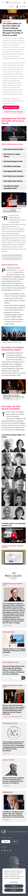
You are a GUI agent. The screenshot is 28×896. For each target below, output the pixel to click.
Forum (21, 38)
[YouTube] (10, 850)
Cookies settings (14, 882)
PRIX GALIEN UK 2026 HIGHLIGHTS (11, 259)
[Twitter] (8, 850)
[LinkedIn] (5, 850)
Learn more (6, 655)
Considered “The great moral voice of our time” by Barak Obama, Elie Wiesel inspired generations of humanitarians (13, 814)
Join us (6, 841)
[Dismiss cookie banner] (24, 870)
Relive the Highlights (11, 107)
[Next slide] (24, 203)
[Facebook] (2, 850)
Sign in (15, 841)
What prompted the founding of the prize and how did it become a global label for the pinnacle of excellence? (13, 780)
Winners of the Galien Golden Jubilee (13, 716)
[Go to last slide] (4, 203)
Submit (11, 6)
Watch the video (8, 625)
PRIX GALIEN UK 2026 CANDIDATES (12, 255)
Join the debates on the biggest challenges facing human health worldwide (14, 650)
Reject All (13, 890)
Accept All (13, 886)
